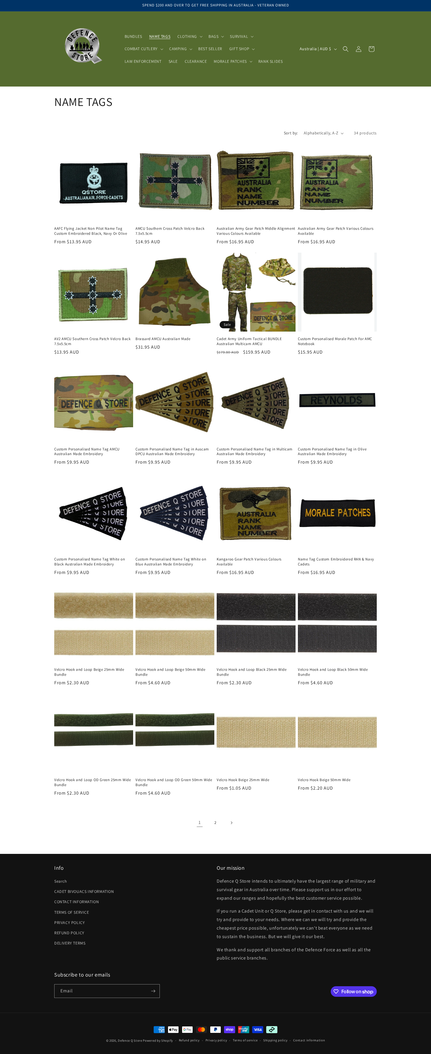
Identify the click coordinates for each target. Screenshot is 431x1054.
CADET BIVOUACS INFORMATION (84, 891)
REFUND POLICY (69, 932)
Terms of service (245, 1040)
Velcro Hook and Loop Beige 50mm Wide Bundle (170, 672)
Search (60, 881)
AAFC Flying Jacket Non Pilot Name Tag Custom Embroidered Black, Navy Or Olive (90, 231)
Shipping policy (275, 1040)
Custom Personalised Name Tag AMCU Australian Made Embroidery (87, 452)
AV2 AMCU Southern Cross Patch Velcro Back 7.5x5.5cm (92, 341)
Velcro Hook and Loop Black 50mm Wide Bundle (333, 672)
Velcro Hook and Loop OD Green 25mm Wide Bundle (92, 782)
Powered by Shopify (158, 1040)
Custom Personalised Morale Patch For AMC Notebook (335, 341)
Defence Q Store (130, 1040)
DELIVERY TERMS (69, 943)
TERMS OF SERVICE (71, 912)
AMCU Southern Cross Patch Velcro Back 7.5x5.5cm (169, 231)
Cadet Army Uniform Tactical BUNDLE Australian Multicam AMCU (249, 341)
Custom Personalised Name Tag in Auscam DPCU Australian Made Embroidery (172, 452)
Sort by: (291, 133)
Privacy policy (216, 1040)
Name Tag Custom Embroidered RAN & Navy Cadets (336, 562)
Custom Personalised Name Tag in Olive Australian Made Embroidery (332, 452)
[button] (189, 36)
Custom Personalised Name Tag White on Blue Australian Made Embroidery (170, 562)
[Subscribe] (153, 991)
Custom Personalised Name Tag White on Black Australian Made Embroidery (89, 562)
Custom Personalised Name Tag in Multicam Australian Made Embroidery (255, 452)
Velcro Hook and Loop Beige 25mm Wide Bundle (89, 672)
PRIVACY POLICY (69, 922)
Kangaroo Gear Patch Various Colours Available (249, 562)
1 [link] (199, 822)
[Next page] (231, 822)
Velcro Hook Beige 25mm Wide (243, 780)
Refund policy (189, 1040)
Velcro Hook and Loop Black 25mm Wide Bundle (252, 672)
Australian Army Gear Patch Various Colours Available (335, 231)
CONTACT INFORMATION (76, 901)
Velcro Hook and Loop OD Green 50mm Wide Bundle (173, 782)
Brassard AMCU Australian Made (162, 339)
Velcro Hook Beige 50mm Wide (324, 780)
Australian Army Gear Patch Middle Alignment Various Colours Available (256, 231)
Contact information (309, 1040)
